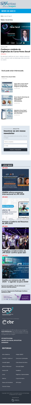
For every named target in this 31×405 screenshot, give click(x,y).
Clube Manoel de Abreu (21, 362)
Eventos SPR (5, 370)
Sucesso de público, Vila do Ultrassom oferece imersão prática (13, 286)
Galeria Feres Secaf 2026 (8, 76)
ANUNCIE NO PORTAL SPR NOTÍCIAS (11, 340)
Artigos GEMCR (19, 354)
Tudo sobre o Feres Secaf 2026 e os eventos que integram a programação (21, 85)
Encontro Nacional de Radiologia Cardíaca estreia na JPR (14, 291)
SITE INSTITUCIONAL (7, 338)
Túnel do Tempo (6, 386)
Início (2, 16)
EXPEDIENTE (4, 342)
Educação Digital (20, 366)
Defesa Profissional (6, 366)
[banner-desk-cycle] (15, 297)
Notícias (4, 378)
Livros (3, 374)
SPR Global (18, 382)
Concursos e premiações (22, 358)
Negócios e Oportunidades (22, 374)
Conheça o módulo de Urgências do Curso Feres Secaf (15, 50)
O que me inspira (20, 378)
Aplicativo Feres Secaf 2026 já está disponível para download (20, 112)
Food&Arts (18, 370)
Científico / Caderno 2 (7, 358)
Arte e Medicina (6, 354)
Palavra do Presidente (7, 382)
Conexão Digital (6, 362)
